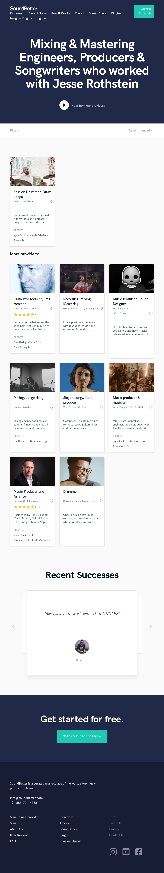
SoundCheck (97, 13)
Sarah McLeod (21, 540)
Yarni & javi (140, 441)
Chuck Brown (35, 342)
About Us (16, 829)
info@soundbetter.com (26, 798)
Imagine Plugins (21, 18)
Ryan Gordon (21, 235)
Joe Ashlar (19, 240)
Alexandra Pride (121, 446)
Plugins (116, 13)
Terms (113, 817)
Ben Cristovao (21, 441)
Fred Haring (20, 342)
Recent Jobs (37, 13)
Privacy (114, 829)
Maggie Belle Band (39, 235)
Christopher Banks (40, 540)
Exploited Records (122, 441)
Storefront (66, 817)
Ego (46, 441)
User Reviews (19, 835)
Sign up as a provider (24, 817)
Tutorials (115, 823)
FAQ (13, 841)
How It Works (60, 13)
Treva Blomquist (22, 347)
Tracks (79, 13)
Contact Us (117, 835)
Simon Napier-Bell (23, 535)
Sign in (41, 18)
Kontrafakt (36, 441)
